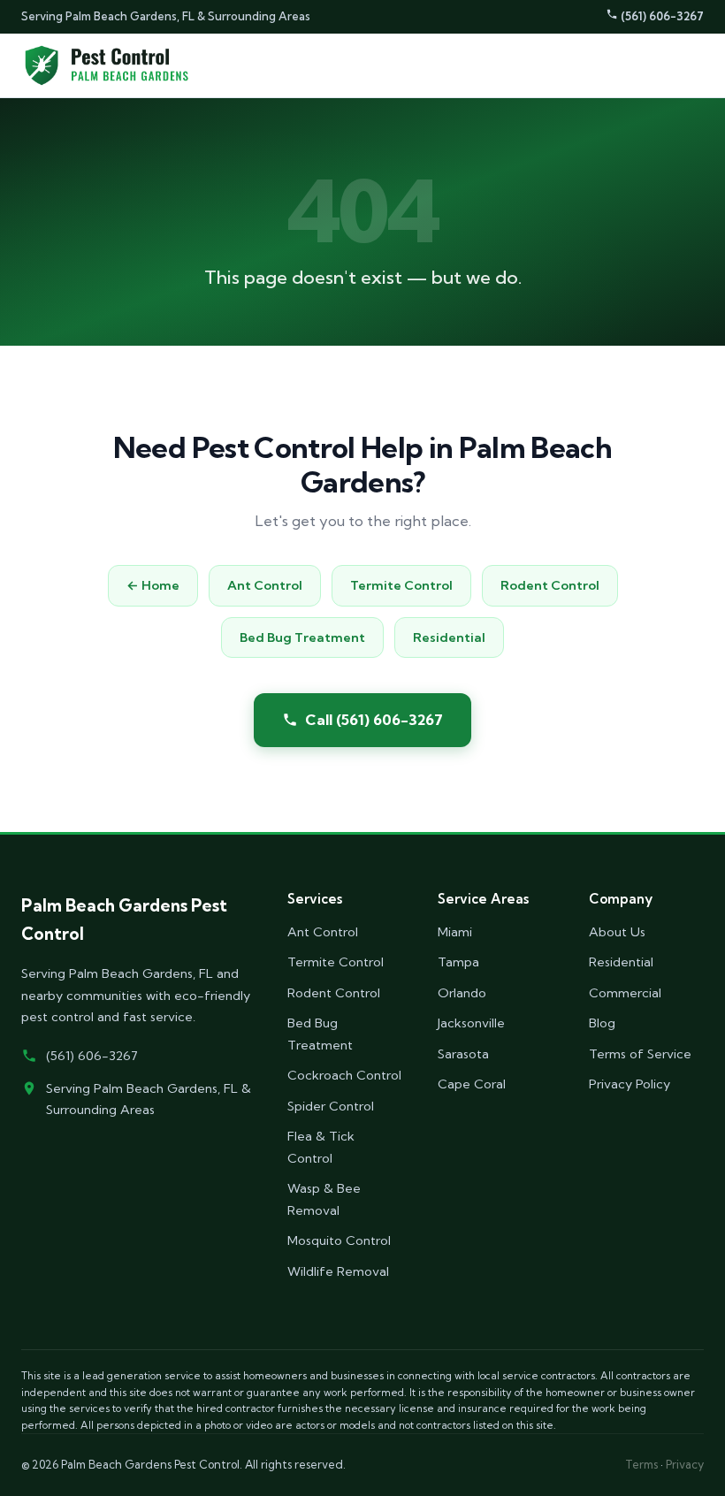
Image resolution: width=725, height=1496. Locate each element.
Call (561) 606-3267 (374, 719)
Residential (449, 637)
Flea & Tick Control (321, 1146)
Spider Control (330, 1106)
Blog (602, 1023)
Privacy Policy (629, 1084)
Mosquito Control (339, 1240)
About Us (617, 932)
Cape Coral (472, 1084)
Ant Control (264, 585)
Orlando (462, 993)
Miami (455, 932)
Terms (641, 1464)
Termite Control (401, 585)
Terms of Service (640, 1054)
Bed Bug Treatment (302, 637)
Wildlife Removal (338, 1271)
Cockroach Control (344, 1075)
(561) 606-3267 (661, 16)
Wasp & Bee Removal (324, 1198)
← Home (152, 585)
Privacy (685, 1464)
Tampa (458, 962)
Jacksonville (471, 1023)
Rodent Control (549, 585)
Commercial (625, 993)
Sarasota (463, 1054)
